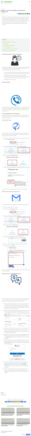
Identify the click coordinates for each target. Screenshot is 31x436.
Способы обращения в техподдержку (9, 45)
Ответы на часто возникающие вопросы (9, 50)
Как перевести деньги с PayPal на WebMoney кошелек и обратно (7, 415)
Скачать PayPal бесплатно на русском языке (22, 425)
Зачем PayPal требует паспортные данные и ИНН (23, 415)
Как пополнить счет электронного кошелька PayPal (7, 425)
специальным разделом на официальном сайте (21, 109)
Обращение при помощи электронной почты (11, 48)
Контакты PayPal (5, 43)
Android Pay (8, 1)
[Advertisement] (16, 32)
